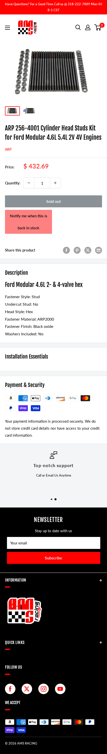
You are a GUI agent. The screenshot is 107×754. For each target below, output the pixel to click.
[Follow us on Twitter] (28, 689)
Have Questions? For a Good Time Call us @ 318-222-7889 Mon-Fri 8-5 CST (53, 7)
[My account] (87, 27)
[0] (98, 27)
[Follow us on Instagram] (44, 689)
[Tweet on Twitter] (87, 250)
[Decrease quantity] (29, 183)
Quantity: (12, 183)
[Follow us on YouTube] (61, 689)
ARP (8, 149)
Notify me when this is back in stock (28, 222)
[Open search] (78, 27)
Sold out (53, 201)
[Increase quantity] (55, 183)
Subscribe (53, 557)
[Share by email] (98, 250)
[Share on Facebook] (66, 250)
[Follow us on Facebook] (11, 689)
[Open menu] (7, 28)
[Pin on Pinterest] (77, 250)
